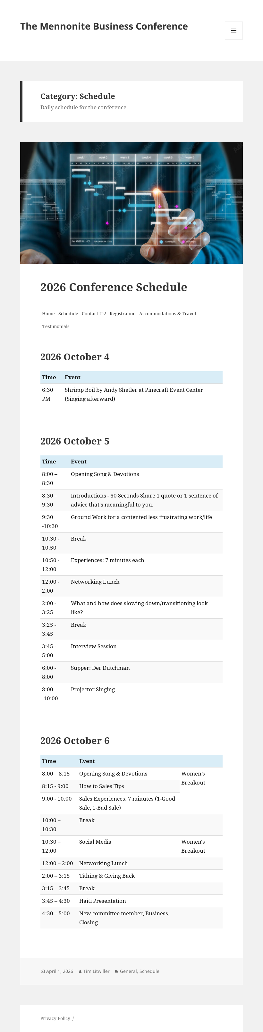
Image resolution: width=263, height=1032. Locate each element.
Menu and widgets (234, 39)
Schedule (68, 313)
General (128, 971)
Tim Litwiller (96, 971)
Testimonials (55, 326)
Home (48, 313)
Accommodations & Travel (167, 313)
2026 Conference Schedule (113, 286)
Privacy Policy (55, 1018)
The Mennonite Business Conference (104, 26)
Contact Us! (94, 313)
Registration (123, 313)
